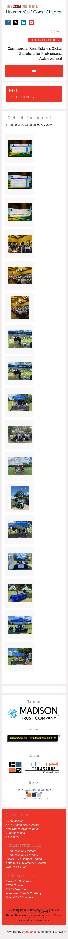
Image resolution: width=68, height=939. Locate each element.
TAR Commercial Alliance (22, 828)
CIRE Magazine (15, 889)
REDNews (12, 836)
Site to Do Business (18, 881)
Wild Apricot (29, 931)
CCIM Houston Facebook (21, 855)
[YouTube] (31, 22)
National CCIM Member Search (25, 863)
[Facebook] (8, 22)
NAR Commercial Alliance (22, 824)
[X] (15, 22)
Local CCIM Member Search (23, 859)
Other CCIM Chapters (19, 897)
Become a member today (45, 40)
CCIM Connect (14, 885)
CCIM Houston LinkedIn (20, 851)
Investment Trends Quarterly (23, 893)
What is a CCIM (15, 867)
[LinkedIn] (23, 22)
